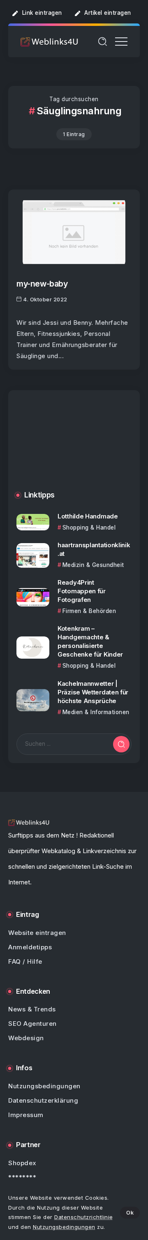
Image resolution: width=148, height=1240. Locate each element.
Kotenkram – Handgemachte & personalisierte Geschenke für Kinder (90, 641)
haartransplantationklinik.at (94, 549)
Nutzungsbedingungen (64, 1227)
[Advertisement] (74, 447)
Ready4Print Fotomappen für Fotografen (82, 591)
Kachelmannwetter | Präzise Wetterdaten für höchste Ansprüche (93, 692)
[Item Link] (74, 232)
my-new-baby (42, 284)
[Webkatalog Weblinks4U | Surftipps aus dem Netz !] (49, 41)
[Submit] (121, 744)
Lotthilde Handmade (88, 516)
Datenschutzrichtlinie (83, 1217)
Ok (130, 1212)
